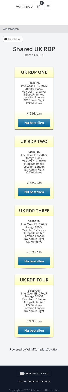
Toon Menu (14, 39)
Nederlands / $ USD (36, 373)
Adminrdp (24, 6)
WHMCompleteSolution (42, 349)
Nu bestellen (34, 123)
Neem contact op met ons (34, 381)
